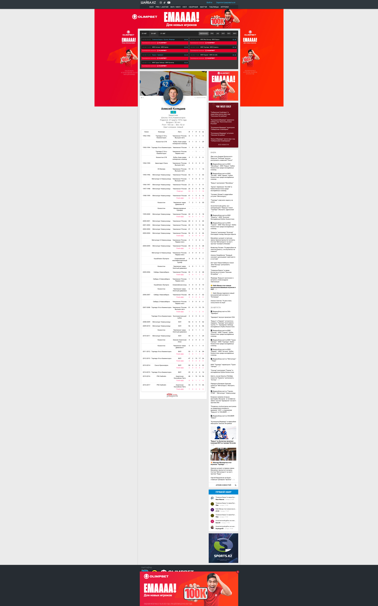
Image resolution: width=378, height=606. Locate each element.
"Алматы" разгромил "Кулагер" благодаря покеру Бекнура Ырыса (223, 233)
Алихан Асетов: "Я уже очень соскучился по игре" (221, 301)
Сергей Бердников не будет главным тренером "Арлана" (221, 478)
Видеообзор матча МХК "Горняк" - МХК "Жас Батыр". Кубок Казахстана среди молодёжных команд (223, 225)
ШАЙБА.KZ (148, 2)
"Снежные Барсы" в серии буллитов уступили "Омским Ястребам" (221, 272)
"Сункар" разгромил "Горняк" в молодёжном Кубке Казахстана (222, 371)
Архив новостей (223, 485)
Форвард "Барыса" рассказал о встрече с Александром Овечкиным (222, 280)
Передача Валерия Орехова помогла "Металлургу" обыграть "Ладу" (223, 385)
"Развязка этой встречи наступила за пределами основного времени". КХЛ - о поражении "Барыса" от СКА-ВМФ (223, 409)
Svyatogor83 (219, 528)
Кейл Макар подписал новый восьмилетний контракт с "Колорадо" (222, 295)
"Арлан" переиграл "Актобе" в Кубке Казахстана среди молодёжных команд (221, 188)
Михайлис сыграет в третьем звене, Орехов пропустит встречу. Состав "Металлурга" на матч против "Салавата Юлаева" (223, 241)
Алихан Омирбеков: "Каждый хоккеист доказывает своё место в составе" (223, 257)
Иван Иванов (220, 499)
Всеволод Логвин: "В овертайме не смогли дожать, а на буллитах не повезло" (223, 249)
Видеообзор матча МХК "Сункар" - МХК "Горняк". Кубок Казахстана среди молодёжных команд (222, 333)
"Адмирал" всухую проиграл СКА (223, 317)
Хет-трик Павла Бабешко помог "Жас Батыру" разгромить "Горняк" (222, 264)
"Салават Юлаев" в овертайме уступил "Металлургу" (222, 195)
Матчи (203, 7)
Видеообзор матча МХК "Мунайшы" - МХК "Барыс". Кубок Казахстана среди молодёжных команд (223, 167)
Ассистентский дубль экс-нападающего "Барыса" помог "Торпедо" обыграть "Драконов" (222, 208)
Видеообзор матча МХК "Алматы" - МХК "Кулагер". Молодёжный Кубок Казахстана (222, 217)
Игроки (225, 7)
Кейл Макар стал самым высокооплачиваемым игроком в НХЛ (236, 509)
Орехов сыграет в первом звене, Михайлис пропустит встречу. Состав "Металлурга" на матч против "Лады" (222, 471)
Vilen (217, 505)
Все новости (223, 145)
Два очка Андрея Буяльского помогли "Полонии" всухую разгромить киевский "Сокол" (222, 158)
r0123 (217, 511)
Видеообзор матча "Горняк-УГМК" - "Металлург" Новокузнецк (223, 392)
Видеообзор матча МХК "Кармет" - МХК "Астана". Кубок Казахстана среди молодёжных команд (222, 352)
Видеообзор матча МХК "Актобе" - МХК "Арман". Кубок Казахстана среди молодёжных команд (222, 176)
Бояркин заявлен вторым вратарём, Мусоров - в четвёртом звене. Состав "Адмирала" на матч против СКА (223, 399)
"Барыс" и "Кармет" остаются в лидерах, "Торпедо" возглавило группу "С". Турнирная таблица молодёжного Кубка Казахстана (222, 324)
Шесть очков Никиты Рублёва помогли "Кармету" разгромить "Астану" (222, 378)
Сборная (193, 7)
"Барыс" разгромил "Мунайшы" (222, 183)
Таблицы (214, 7)
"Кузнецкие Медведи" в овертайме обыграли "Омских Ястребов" (223, 422)
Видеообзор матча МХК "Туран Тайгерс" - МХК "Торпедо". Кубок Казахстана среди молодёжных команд (223, 342)
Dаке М (218, 523)
